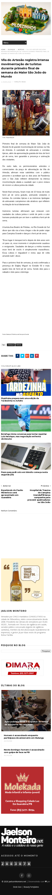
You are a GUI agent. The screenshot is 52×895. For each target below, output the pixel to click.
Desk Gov (17, 887)
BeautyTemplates (31, 887)
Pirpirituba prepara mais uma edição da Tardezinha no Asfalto (20, 399)
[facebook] (21, 875)
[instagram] (29, 875)
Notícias (21, 49)
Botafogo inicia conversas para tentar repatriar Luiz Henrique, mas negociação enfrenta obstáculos (24, 436)
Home (3, 49)
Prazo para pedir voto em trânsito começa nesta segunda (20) (24, 473)
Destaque (11, 49)
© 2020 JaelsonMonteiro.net (14, 881)
